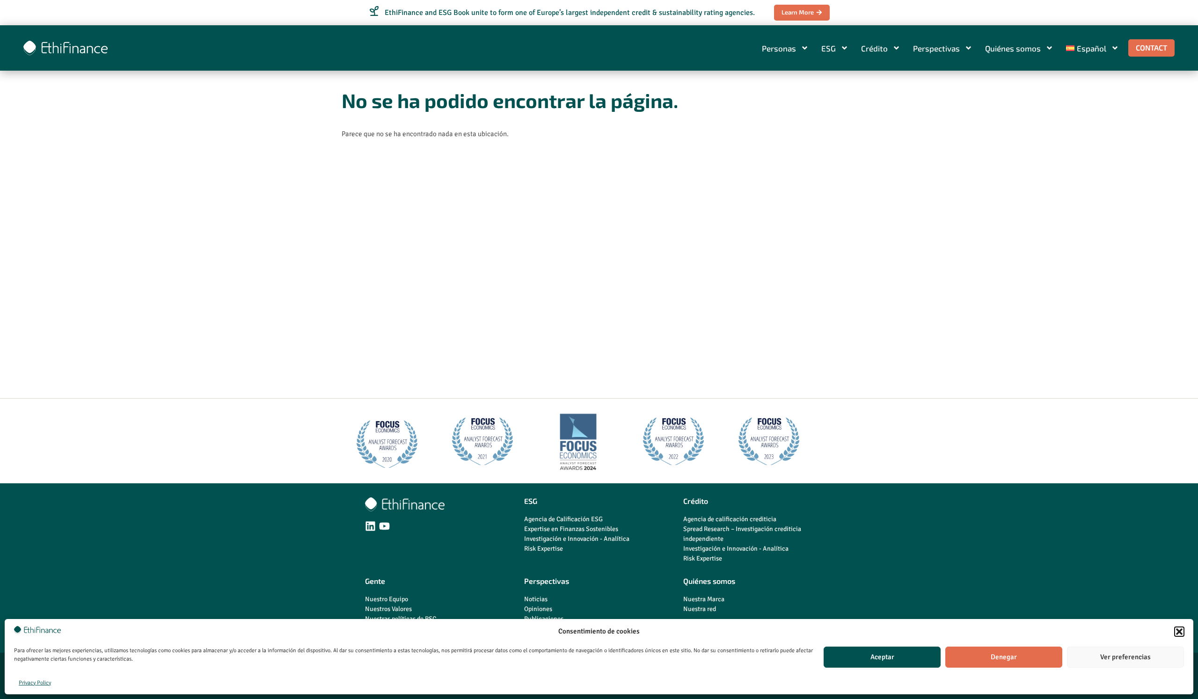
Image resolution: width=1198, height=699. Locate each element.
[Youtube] (384, 526)
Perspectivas (936, 48)
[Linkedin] (370, 526)
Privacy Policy (35, 682)
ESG (828, 48)
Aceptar (882, 657)
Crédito (874, 48)
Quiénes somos (1013, 48)
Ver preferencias (1125, 657)
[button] (1179, 631)
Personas (779, 48)
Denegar (1004, 657)
